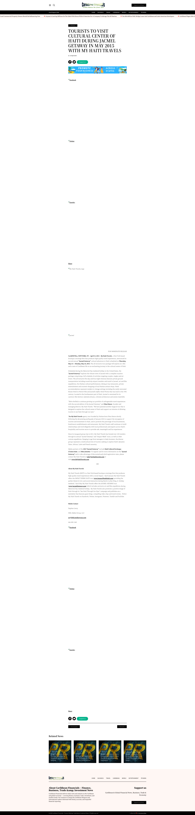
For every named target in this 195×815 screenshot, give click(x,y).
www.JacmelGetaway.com (77, 486)
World (124, 12)
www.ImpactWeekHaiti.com (103, 478)
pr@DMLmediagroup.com (77, 517)
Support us (82, 62)
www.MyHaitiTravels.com (80, 459)
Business (101, 12)
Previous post (74, 726)
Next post (122, 726)
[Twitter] (97, 169)
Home (93, 12)
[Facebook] (97, 108)
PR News (143, 12)
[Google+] (97, 230)
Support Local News (139, 5)
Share (70, 263)
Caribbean (116, 12)
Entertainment (134, 12)
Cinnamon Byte (142, 813)
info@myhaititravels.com (95, 457)
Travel (108, 12)
